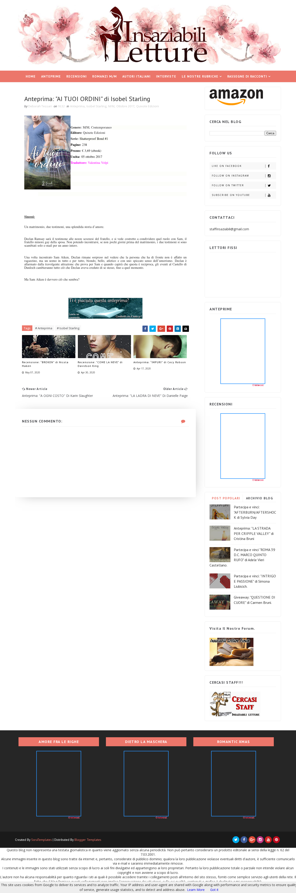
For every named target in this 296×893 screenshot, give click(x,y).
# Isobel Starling (68, 328)
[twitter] (235, 839)
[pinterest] (276, 839)
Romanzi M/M (104, 76)
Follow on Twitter (228, 185)
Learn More (196, 889)
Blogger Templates (87, 840)
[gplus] (252, 839)
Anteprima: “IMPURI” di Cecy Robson (159, 362)
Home (31, 76)
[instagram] (260, 839)
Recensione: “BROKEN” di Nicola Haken (45, 364)
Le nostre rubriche (200, 76)
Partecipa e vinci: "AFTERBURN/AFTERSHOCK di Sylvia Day (255, 512)
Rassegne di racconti (247, 76)
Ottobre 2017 (125, 106)
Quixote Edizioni (147, 106)
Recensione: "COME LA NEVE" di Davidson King (100, 364)
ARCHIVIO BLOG (259, 498)
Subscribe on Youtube (231, 195)
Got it (214, 889)
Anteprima (77, 106)
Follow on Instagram (230, 175)
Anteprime (51, 76)
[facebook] (243, 839)
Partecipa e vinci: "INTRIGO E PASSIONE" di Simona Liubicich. (255, 581)
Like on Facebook (227, 166)
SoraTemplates (41, 840)
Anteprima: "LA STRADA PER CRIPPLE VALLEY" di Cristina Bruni (254, 533)
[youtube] (268, 839)
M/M (111, 106)
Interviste (166, 76)
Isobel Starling (96, 106)
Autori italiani (136, 76)
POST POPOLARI (226, 498)
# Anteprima (43, 328)
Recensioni (76, 76)
